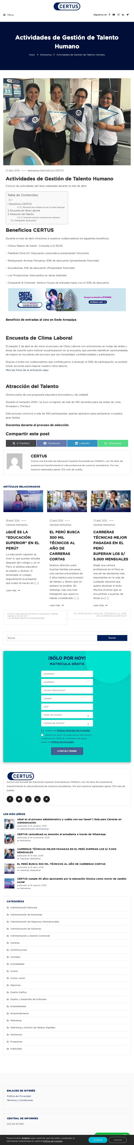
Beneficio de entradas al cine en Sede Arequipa (44, 207)
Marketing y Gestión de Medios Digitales (32, 1027)
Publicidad (16, 1049)
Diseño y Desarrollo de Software (28, 999)
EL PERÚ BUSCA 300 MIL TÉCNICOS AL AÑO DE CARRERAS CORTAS (100, 615)
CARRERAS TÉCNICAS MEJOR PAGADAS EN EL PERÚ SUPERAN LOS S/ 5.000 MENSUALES (66, 851)
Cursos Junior (17, 978)
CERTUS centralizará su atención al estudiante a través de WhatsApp (61, 834)
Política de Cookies (52, 1141)
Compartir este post (25, 221)
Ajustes (118, 1140)
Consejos (15, 957)
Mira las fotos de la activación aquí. (28, 370)
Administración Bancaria (23, 908)
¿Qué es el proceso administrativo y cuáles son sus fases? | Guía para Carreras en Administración (69, 821)
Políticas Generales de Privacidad (73, 731)
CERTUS (59, 170)
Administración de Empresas (34, 829)
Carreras (10, 525)
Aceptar (97, 1140)
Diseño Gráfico (18, 992)
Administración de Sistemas (25, 929)
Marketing (15, 1020)
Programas (16, 1042)
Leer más (11, 590)
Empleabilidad (18, 1006)
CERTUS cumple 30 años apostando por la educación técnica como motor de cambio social (71, 880)
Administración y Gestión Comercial (30, 936)
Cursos (14, 971)
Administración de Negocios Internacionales (34, 922)
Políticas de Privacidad (62, 742)
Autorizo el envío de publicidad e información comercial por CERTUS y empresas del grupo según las (66, 738)
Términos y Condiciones (20, 1100)
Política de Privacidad (19, 1096)
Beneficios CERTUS (20, 204)
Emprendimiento (19, 1013)
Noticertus (33, 171)
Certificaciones (18, 950)
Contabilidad (17, 964)
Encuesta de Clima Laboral (25, 211)
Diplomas (15, 985)
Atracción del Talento (22, 214)
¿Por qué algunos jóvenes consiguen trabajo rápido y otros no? (33, 616)
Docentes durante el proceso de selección (42, 217)
